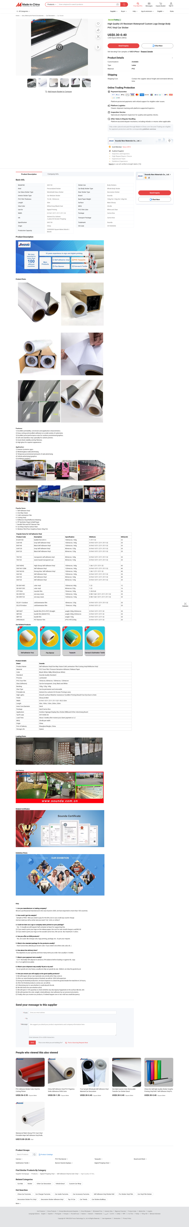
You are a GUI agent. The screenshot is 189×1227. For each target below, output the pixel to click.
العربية (106, 1214)
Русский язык (75, 1214)
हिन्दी (124, 1214)
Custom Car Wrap (75, 1184)
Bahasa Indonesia (155, 1214)
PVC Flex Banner (60, 1159)
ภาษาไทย (130, 1214)
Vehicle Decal (60, 1184)
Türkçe (137, 1214)
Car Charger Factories (42, 1194)
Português (58, 1214)
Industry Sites (109, 1211)
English (43, 1214)
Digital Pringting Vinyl (101, 1163)
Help (134, 11)
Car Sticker (60, 15)
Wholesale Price (97, 1211)
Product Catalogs (46, 1154)
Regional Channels (120, 1211)
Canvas (18, 1159)
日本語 (118, 1214)
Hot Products (41, 1211)
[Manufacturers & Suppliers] (28, 4)
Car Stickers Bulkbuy (99, 1199)
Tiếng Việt (144, 1214)
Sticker (30, 1184)
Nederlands (98, 1214)
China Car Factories (24, 1194)
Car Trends (83, 1199)
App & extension (146, 11)
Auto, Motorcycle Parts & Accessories (33, 15)
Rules (172, 11)
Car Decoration (50, 15)
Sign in (171, 6)
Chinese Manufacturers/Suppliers (68, 1211)
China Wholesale (86, 1211)
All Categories (23, 11)
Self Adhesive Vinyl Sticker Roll (104, 1194)
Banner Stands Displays (63, 1163)
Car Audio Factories (61, 1194)
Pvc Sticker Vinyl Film (126, 1194)
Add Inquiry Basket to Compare (60, 91)
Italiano (83, 1214)
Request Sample (147, 52)
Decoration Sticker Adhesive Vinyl (52, 1199)
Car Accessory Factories (81, 1194)
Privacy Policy (127, 1218)
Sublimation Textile (22, 1163)
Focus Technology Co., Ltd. (80, 1218)
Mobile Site (142, 1211)
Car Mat (20, 1184)
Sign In (111, 164)
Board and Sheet (139, 1159)
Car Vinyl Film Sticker (145, 1194)
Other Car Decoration (44, 1184)
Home (17, 15)
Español (50, 1214)
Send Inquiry (124, 46)
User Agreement (106, 1218)
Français (66, 1214)
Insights (149, 1211)
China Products (51, 1211)
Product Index (132, 1211)
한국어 (112, 1214)
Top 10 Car (71, 1199)
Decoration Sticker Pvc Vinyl (27, 1199)
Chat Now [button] (159, 46)
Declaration (117, 1218)
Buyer (123, 11)
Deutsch (90, 1214)
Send (32, 1042)
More (18, 1203)
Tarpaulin (97, 1159)
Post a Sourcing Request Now (76, 1042)
